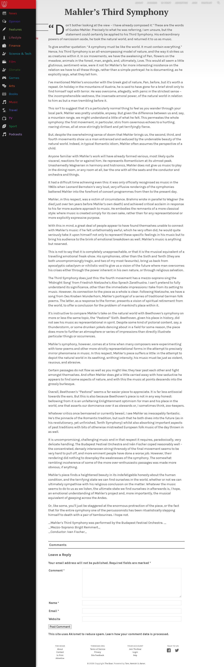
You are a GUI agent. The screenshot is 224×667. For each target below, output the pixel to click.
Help (135, 655)
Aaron (142, 663)
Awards (152, 2)
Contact (206, 2)
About (139, 2)
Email (54, 611)
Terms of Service (97, 649)
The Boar (109, 663)
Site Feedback (97, 655)
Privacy (97, 652)
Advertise (181, 2)
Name (54, 603)
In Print (166, 2)
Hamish (133, 663)
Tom (127, 663)
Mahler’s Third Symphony (116, 11)
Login (135, 652)
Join (194, 2)
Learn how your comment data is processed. (137, 634)
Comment (57, 570)
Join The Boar (135, 649)
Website (54, 619)
